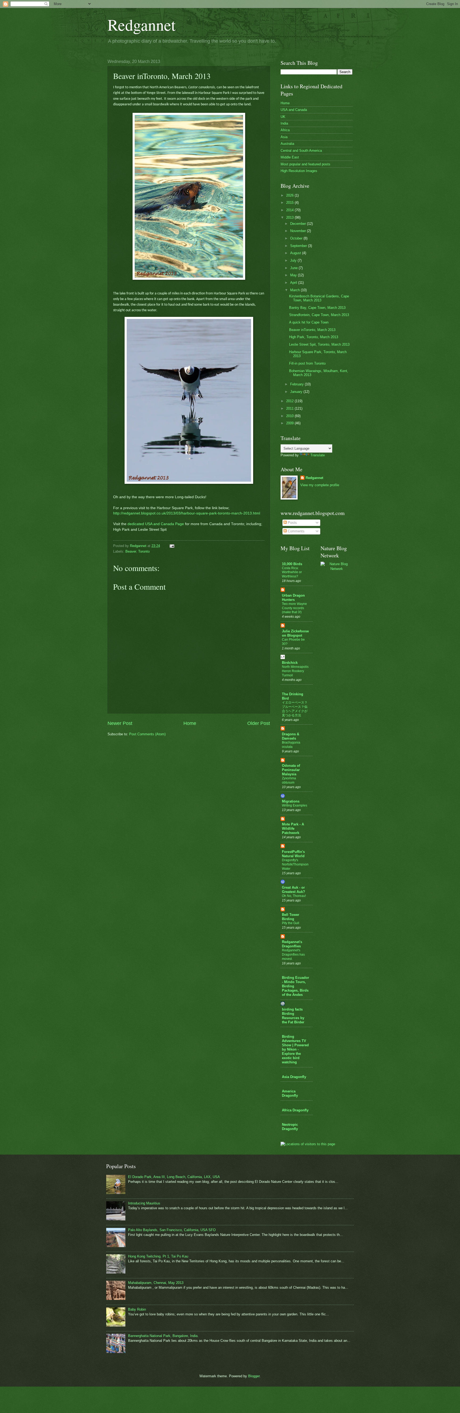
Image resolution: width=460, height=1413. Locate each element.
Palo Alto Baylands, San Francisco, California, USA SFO (172, 1230)
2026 (290, 195)
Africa (285, 130)
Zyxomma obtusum (289, 780)
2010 (290, 416)
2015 (290, 203)
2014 (290, 210)
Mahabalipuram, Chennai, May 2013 (155, 1283)
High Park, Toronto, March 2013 (313, 337)
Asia (284, 137)
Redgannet (142, 24)
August (296, 253)
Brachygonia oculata (291, 745)
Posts (292, 523)
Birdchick (290, 663)
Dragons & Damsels (290, 736)
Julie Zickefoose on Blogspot (295, 633)
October (296, 238)
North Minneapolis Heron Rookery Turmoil (295, 671)
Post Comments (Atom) (147, 734)
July (294, 260)
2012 (290, 401)
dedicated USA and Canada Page (156, 524)
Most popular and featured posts (305, 164)
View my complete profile (319, 485)
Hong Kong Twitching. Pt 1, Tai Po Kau (158, 1256)
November (298, 231)
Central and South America (301, 151)
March (295, 290)
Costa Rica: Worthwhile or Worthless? (292, 572)
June (294, 268)
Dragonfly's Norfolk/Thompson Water (295, 864)
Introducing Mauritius (144, 1203)
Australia (287, 144)
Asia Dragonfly (294, 1077)
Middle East (290, 157)
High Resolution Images (299, 171)
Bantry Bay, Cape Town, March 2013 (317, 308)
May (294, 275)
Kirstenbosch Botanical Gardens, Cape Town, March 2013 (319, 298)
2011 (290, 408)
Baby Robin (137, 1309)
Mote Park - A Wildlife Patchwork (293, 828)
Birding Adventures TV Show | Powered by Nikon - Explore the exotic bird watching (295, 1049)
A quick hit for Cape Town (308, 322)
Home (189, 723)
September (299, 246)
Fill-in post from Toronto (307, 363)
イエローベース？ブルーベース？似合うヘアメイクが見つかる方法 (294, 709)
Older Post (258, 723)
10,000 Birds (292, 564)
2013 (290, 217)
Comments (296, 531)
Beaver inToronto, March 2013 (312, 330)
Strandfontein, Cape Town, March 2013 (319, 315)
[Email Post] (171, 546)
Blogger (254, 1376)
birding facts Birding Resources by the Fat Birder (293, 1015)
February (297, 384)
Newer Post (120, 723)
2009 (290, 423)
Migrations (290, 801)
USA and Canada (294, 110)
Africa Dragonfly (295, 1110)
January (296, 392)
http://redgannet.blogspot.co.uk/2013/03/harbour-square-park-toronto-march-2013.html (186, 513)
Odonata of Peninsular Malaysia (291, 770)
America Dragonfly (290, 1093)
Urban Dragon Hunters (293, 597)
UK (283, 117)
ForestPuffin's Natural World (293, 854)
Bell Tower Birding (290, 917)
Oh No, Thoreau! (294, 896)
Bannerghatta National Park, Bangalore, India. (163, 1336)
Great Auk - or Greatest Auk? (293, 889)
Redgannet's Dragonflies (292, 944)
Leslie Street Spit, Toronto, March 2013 (319, 344)
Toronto (144, 551)
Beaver (130, 551)
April (294, 283)
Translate (317, 455)
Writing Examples (294, 805)
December (298, 224)
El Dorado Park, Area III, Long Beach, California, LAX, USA (174, 1177)
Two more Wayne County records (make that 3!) (294, 608)
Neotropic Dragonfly (290, 1127)
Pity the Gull (290, 923)
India (284, 123)
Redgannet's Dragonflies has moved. (293, 954)
